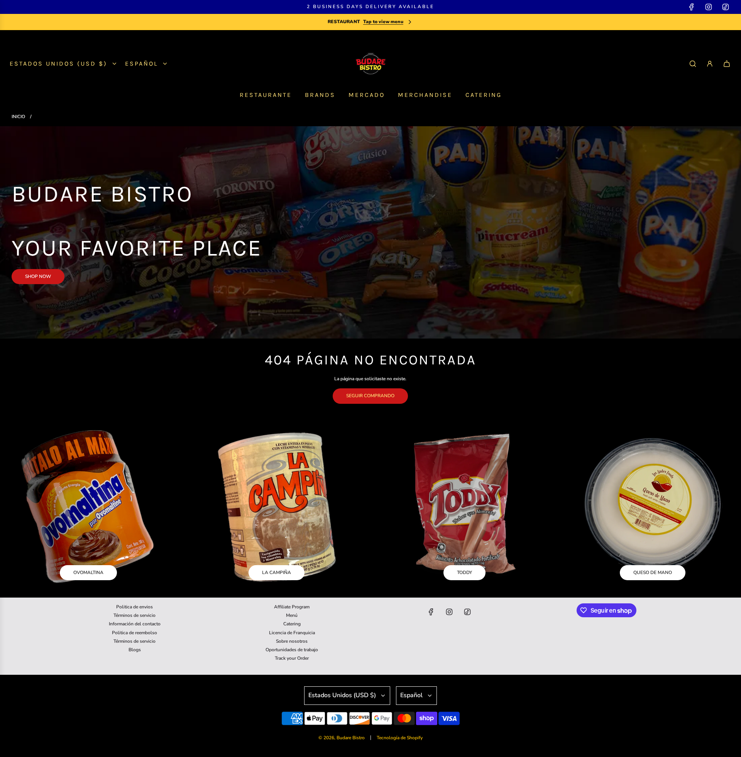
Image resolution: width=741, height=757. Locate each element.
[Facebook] (691, 7)
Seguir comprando (370, 396)
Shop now (38, 276)
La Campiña (276, 572)
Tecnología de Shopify (400, 738)
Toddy (464, 572)
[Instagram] (708, 7)
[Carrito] (726, 63)
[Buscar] (692, 63)
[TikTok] (725, 7)
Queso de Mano (652, 572)
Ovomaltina (88, 572)
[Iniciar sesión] (709, 63)
